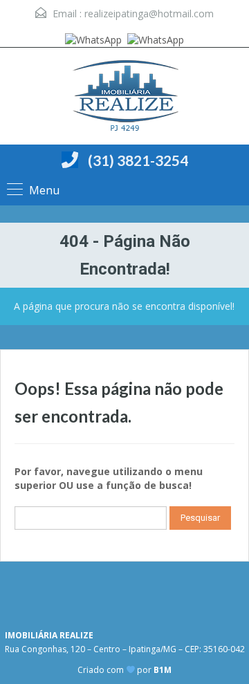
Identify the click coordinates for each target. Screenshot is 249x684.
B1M (163, 670)
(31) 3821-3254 (138, 160)
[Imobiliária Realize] (124, 98)
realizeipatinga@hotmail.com (149, 13)
